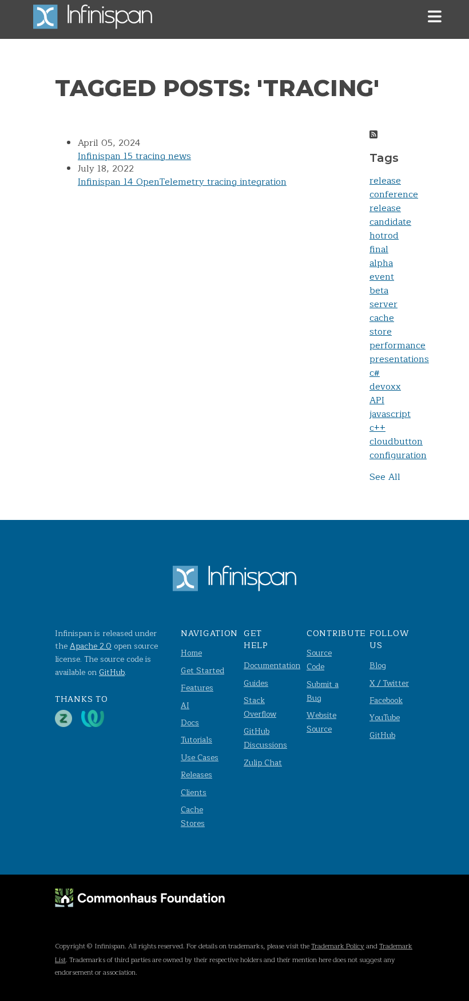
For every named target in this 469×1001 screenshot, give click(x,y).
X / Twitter (389, 683)
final (378, 249)
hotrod (384, 235)
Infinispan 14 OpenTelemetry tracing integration (182, 181)
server (383, 304)
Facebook (386, 700)
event (381, 276)
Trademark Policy (337, 946)
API (376, 400)
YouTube (384, 717)
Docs (190, 722)
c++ (377, 427)
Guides (256, 683)
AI (185, 705)
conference (393, 194)
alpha (381, 263)
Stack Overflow (260, 707)
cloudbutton (396, 441)
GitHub (112, 672)
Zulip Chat (263, 762)
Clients (193, 792)
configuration (398, 455)
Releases (196, 774)
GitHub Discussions (265, 738)
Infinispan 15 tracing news (134, 156)
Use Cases (199, 757)
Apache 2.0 (91, 646)
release (385, 180)
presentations (399, 359)
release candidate (390, 215)
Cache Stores (193, 816)
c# (374, 373)
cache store (381, 325)
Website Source (321, 722)
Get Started (202, 670)
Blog (377, 665)
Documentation (272, 665)
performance (397, 345)
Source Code (319, 659)
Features (197, 687)
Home (191, 653)
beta (378, 290)
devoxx (385, 386)
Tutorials (196, 739)
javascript (390, 414)
